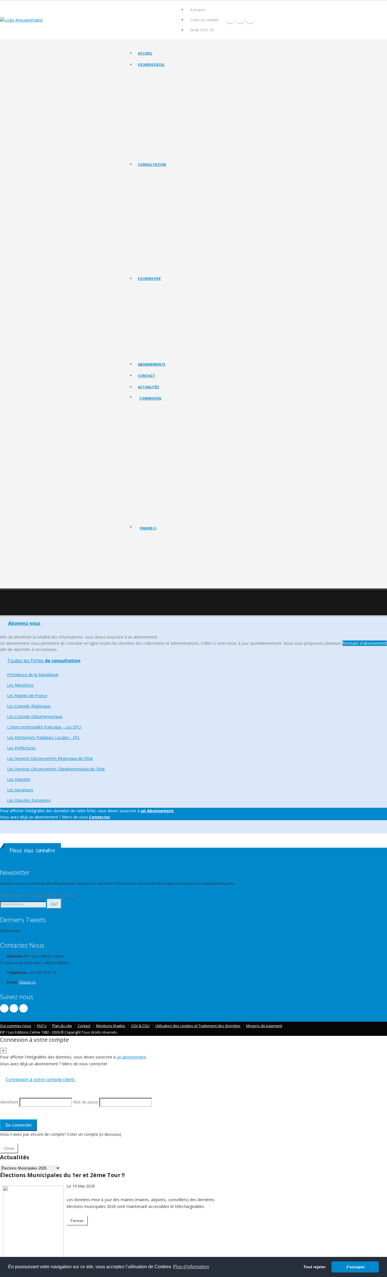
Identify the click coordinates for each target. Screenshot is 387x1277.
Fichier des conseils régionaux (162, 89)
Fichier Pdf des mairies (156, 303)
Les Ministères (149, 189)
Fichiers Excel (151, 64)
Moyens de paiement (264, 1025)
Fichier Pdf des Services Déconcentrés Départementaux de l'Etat (188, 352)
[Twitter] (240, 19)
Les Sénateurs (149, 260)
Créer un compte (204, 20)
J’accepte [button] (355, 1267)
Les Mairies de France (155, 196)
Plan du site (62, 1025)
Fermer (77, 1220)
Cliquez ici (27, 982)
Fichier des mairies (153, 82)
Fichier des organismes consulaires (165, 131)
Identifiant (151, 428)
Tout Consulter (150, 175)
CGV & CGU (140, 1025)
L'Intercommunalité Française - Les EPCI (169, 217)
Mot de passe (155, 449)
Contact (146, 375)
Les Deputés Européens (157, 267)
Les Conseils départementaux (161, 210)
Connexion (150, 398)
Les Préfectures (151, 231)
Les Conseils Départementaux (34, 716)
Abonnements (151, 364)
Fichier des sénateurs (155, 145)
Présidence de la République (160, 182)
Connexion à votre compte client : (41, 1079)
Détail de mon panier (164, 558)
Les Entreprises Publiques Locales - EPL (168, 224)
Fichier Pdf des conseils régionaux (165, 310)
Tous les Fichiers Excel (156, 75)
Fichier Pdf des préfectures (159, 338)
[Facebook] (230, 19)
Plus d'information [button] (191, 1266)
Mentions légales (110, 1025)
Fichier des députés (154, 138)
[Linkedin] (250, 19)
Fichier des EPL (150, 110)
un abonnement (131, 1057)
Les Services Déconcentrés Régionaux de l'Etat (174, 238)
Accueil (145, 53)
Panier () (148, 528)
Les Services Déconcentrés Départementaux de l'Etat (179, 245)
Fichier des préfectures (156, 117)
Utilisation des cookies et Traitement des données (198, 1025)
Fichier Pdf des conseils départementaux (170, 317)
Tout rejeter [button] (314, 1267)
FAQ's (41, 1025)
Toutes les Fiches (43, 660)
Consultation (152, 164)
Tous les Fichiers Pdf (154, 289)
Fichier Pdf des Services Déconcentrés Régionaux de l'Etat (183, 345)
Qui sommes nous (15, 1025)
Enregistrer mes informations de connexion (159, 469)
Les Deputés (148, 252)
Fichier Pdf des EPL (153, 331)
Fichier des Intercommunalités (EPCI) (167, 103)
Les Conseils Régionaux (156, 203)
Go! (54, 904)
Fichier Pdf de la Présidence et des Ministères (173, 296)
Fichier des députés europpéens (163, 153)
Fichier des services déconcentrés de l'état (171, 124)
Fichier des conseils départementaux (167, 96)
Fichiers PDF (149, 278)
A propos (198, 9)
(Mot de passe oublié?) (159, 442)
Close (9, 1148)
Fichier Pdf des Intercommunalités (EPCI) (170, 324)
